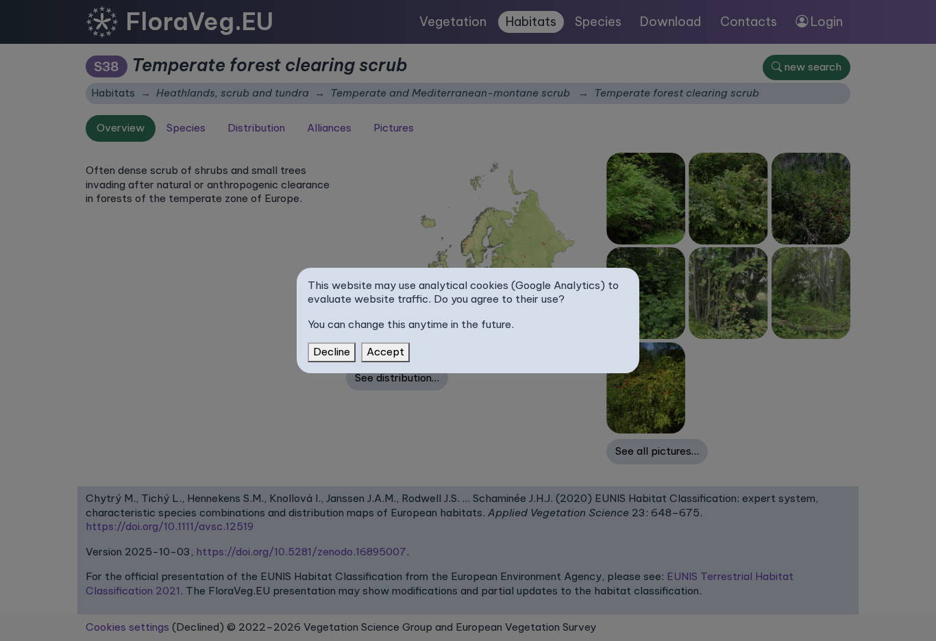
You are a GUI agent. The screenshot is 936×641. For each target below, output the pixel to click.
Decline (331, 351)
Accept (385, 351)
